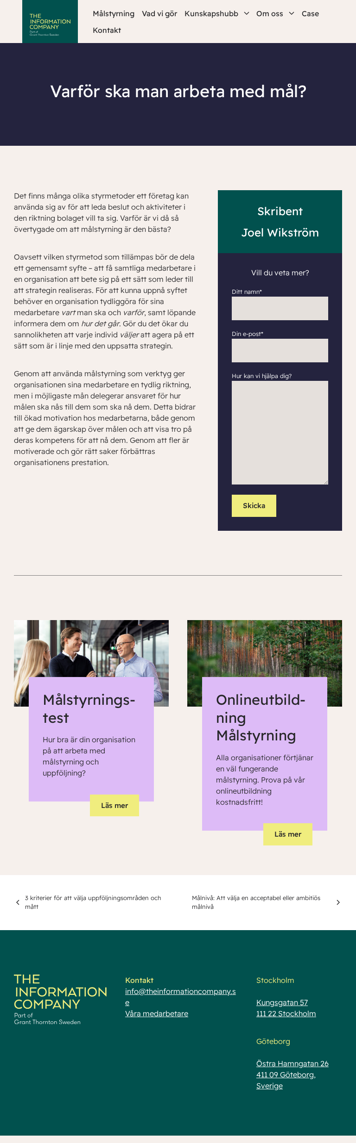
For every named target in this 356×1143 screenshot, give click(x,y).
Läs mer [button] (114, 805)
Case (310, 13)
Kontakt (107, 30)
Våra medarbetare (156, 1013)
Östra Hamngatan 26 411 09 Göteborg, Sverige (292, 1074)
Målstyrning (113, 13)
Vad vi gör (159, 13)
